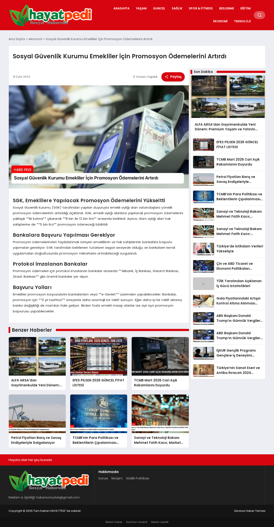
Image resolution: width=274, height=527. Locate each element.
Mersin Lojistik (159, 522)
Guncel (159, 8)
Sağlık (177, 8)
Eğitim (245, 8)
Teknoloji (242, 21)
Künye (103, 478)
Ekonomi (220, 21)
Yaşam (141, 8)
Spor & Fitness (201, 8)
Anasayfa (121, 8)
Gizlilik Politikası (137, 478)
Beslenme (226, 8)
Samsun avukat (136, 522)
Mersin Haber (114, 522)
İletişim (117, 478)
